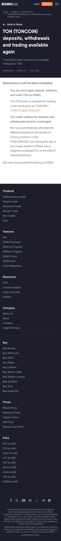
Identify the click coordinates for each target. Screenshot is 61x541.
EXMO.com (21, 70)
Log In (36, 4)
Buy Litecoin (10, 367)
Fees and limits (11, 292)
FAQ (5, 282)
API (5, 237)
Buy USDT (8, 358)
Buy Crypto (9, 216)
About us (8, 313)
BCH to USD (9, 467)
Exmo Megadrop (12, 266)
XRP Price (8, 422)
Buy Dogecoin (10, 391)
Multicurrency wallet (14, 197)
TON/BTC (16, 110)
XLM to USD (9, 472)
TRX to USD (9, 477)
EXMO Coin (9, 261)
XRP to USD (9, 462)
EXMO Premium (12, 242)
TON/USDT (34, 110)
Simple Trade (10, 201)
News (6, 318)
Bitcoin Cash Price (13, 427)
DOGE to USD (10, 481)
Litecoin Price (10, 417)
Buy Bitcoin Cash (12, 372)
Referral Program (12, 247)
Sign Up (47, 4)
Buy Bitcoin (9, 348)
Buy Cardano (10, 381)
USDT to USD (10, 453)
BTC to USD (9, 443)
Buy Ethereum (11, 353)
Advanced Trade (12, 206)
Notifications (8, 70)
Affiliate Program (12, 251)
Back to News (14, 24)
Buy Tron (8, 386)
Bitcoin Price (10, 408)
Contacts (8, 323)
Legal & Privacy (11, 328)
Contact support (12, 287)
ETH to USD (9, 448)
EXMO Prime (10, 256)
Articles (7, 297)
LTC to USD (9, 458)
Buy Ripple (9, 362)
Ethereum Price (11, 412)
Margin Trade (10, 211)
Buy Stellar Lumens (14, 377)
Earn (5, 220)
